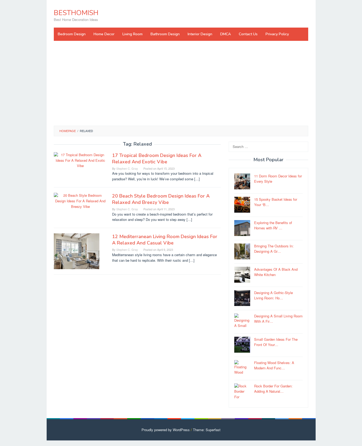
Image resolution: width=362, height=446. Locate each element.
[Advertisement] (181, 83)
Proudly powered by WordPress (166, 429)
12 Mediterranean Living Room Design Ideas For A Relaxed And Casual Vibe (164, 239)
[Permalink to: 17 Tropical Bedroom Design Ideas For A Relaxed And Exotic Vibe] (80, 159)
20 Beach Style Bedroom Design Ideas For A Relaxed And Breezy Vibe (161, 199)
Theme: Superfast (206, 429)
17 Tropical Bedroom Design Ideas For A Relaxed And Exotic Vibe (156, 158)
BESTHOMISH (76, 13)
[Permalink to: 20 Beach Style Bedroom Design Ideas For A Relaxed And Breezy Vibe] (80, 200)
